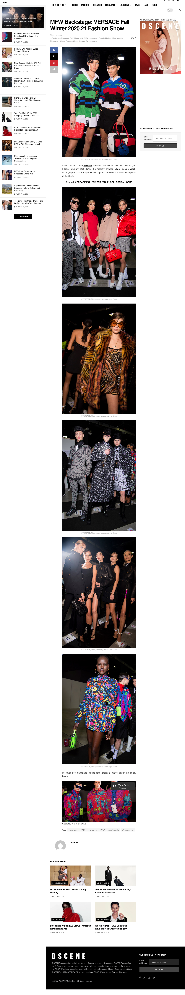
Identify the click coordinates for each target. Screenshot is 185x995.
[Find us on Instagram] (149, 977)
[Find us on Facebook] (140, 977)
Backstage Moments (60, 38)
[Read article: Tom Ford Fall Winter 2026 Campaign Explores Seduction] (115, 876)
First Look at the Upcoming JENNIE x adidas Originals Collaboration (25, 158)
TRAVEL (137, 4)
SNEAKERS (97, 4)
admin (74, 842)
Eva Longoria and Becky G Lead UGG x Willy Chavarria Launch (28, 142)
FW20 (83, 830)
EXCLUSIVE (124, 4)
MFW (102, 830)
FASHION (85, 4)
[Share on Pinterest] (54, 63)
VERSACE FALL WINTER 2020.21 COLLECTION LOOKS (103, 182)
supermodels (113, 830)
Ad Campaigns (103, 883)
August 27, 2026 (102, 932)
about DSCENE (95, 972)
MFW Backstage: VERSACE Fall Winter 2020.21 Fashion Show (20, 20)
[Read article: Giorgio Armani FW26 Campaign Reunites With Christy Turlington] (115, 912)
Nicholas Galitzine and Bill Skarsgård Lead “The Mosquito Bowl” (27, 100)
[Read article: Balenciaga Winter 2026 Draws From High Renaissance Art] (70, 912)
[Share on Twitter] (54, 56)
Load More (23, 217)
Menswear (54, 41)
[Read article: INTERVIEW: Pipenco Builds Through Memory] (70, 876)
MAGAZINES (110, 4)
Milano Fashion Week (69, 41)
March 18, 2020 (56, 35)
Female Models (105, 38)
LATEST (75, 4)
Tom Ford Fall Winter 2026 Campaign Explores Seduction (27, 114)
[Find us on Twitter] (144, 977)
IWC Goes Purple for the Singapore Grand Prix (24, 172)
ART (146, 4)
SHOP (154, 4)
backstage (73, 830)
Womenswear (92, 41)
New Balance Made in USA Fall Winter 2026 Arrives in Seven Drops (27, 65)
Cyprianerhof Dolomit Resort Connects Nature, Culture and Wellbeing (27, 188)
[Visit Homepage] (59, 5)
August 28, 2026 (57, 896)
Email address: (148, 138)
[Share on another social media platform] (54, 69)
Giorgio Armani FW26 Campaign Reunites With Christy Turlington (111, 927)
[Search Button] (180, 10)
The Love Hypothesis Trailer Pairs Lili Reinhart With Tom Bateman (28, 202)
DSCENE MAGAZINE (60, 883)
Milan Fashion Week (124, 168)
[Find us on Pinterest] (154, 977)
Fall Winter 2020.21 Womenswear (84, 38)
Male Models (117, 38)
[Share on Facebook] (54, 50)
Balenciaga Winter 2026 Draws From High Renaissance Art (27, 128)
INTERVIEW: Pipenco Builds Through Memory (26, 50)
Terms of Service (119, 972)
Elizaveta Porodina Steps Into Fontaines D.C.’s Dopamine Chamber (26, 36)
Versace (82, 41)
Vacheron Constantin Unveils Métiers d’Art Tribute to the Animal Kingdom (28, 81)
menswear (93, 830)
